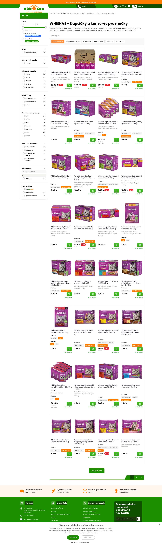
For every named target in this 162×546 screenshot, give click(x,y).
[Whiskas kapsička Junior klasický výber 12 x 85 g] (61, 108)
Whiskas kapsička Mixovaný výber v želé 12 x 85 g (108, 177)
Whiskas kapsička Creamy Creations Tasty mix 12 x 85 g (131, 74)
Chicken (54, 338)
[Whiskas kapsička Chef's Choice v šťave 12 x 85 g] (85, 213)
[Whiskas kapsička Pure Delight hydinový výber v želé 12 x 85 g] (132, 267)
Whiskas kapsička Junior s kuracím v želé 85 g (131, 228)
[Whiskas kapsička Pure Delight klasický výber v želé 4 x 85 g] (132, 316)
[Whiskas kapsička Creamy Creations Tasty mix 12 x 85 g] (132, 58)
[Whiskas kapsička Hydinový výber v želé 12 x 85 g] (132, 108)
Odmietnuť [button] (88, 537)
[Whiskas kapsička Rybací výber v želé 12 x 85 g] (85, 108)
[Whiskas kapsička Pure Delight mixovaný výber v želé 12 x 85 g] (61, 267)
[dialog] (81, 534)
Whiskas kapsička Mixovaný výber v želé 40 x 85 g (108, 73)
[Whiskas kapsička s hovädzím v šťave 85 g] (61, 316)
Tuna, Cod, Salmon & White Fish (79, 136)
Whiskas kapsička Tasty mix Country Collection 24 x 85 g (84, 178)
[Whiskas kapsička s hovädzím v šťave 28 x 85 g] (61, 371)
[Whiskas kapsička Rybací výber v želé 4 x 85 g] (132, 371)
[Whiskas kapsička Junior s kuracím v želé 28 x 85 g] (108, 108)
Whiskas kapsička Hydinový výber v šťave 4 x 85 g (108, 331)
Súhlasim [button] (73, 537)
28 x (104, 135)
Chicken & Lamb (137, 82)
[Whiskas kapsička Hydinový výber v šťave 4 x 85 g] (108, 316)
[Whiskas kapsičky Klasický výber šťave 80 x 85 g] (61, 58)
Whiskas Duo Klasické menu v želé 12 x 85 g (82, 282)
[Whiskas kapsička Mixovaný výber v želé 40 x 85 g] (108, 58)
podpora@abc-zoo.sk (31, 519)
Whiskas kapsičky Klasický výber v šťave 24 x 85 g (60, 228)
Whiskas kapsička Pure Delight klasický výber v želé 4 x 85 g (130, 332)
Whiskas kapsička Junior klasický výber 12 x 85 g (60, 123)
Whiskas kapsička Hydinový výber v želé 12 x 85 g (131, 123)
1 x (99, 135)
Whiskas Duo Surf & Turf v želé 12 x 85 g (108, 282)
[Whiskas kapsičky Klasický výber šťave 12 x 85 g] (108, 371)
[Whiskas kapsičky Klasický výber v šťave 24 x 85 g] (61, 213)
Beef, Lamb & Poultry (56, 187)
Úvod (51, 13)
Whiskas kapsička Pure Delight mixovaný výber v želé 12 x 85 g (60, 283)
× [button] (159, 524)
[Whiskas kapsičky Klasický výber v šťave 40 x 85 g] (108, 213)
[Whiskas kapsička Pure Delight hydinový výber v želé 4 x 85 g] (85, 426)
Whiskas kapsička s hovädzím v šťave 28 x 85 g (61, 386)
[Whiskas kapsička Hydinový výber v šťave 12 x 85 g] (61, 162)
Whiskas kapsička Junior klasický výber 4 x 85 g (130, 441)
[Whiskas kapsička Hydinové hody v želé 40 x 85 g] (132, 162)
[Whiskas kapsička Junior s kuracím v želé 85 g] (132, 213)
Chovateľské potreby (62, 13)
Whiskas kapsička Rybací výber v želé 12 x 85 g (83, 123)
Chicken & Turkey (103, 345)
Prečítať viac (94, 533)
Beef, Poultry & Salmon (126, 82)
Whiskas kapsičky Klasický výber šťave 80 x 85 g (60, 73)
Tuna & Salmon (103, 342)
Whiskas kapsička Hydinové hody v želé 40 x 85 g (131, 177)
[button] (81, 542)
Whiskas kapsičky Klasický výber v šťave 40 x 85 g (107, 228)
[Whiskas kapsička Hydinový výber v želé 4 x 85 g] (108, 426)
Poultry (111, 342)
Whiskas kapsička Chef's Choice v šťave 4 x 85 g (60, 441)
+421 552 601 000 (29, 515)
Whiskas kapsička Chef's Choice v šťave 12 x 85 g (83, 228)
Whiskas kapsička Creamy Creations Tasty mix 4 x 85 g (84, 332)
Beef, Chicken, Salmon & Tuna (90, 133)
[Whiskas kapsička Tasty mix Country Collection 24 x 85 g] (85, 162)
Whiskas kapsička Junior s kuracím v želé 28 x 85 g (107, 123)
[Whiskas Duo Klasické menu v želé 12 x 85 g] (85, 267)
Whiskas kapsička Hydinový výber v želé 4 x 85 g (108, 441)
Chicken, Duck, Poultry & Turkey (79, 133)
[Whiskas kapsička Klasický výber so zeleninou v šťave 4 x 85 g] (85, 371)
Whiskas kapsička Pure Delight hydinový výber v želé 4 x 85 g (83, 442)
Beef (60, 338)
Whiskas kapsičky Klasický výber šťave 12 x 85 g (107, 386)
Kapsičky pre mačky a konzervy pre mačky (100, 13)
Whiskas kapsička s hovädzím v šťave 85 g (59, 331)
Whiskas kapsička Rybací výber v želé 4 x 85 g (130, 386)
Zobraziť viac (96, 470)
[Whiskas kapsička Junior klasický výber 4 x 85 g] (132, 426)
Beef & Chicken (137, 345)
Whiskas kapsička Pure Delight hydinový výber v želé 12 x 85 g (130, 283)
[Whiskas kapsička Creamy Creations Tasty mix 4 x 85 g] (85, 316)
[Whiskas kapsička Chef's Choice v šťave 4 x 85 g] (61, 426)
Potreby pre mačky (78, 13)
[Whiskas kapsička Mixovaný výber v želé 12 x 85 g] (108, 162)
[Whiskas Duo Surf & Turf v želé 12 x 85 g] (108, 267)
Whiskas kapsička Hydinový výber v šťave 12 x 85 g (61, 177)
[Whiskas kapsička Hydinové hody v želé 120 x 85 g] (85, 58)
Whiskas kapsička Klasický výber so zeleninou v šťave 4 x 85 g (84, 387)
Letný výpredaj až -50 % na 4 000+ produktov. (81, 2)
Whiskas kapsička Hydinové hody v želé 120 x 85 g (84, 73)
